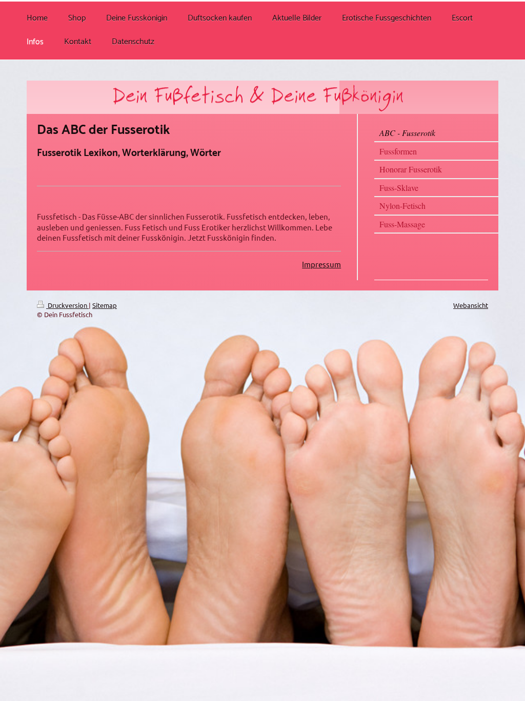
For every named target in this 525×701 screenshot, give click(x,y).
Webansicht (470, 305)
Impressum (321, 264)
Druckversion (67, 305)
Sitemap (104, 305)
